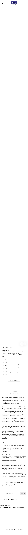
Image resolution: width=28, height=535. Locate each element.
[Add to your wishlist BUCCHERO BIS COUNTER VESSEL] (22, 344)
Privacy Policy (13, 529)
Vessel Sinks (7, 505)
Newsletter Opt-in (17, 526)
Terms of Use (20, 529)
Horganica (2, 505)
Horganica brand (7, 411)
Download (23, 493)
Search (25, 3)
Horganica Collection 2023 (12, 397)
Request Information (14, 380)
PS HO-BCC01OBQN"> (24, 343)
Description (14, 391)
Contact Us (7, 529)
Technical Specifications (14, 393)
